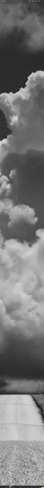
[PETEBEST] (4, 1)
